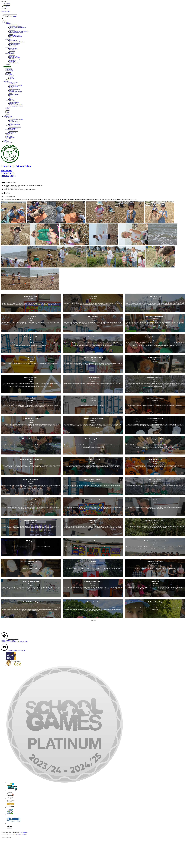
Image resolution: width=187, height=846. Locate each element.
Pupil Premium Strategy (14, 57)
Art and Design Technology (15, 85)
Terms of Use (9, 142)
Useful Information (10, 117)
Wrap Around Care (10, 129)
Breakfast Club (12, 132)
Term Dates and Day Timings (16, 119)
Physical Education (13, 94)
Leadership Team (13, 48)
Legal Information (24, 832)
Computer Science (13, 86)
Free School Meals (13, 128)
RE (10, 98)
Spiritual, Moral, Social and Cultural (17, 27)
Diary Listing (9, 69)
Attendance (12, 61)
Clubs (10, 123)
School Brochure (10, 137)
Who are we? (12, 45)
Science (11, 97)
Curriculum (6, 81)
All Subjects (12, 83)
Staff (7, 47)
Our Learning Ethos (14, 102)
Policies (8, 64)
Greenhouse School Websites (20, 834)
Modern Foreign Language (15, 91)
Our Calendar (7, 3)
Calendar (8, 72)
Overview (8, 23)
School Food (6, 6)
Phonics (11, 99)
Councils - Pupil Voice (14, 124)
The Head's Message (14, 24)
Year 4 (7, 112)
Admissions (12, 30)
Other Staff (11, 52)
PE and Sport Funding (14, 58)
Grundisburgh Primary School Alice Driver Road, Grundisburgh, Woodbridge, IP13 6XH (14, 641)
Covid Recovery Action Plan (16, 104)
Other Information (10, 100)
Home (5, 20)
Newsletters (9, 68)
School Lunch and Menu (15, 127)
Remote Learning (13, 103)
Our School (6, 22)
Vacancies (8, 79)
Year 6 (7, 115)
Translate (14, 16)
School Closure (10, 138)
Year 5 (7, 114)
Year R (8, 107)
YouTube (11, 78)
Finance (11, 34)
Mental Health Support (14, 121)
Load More (93, 620)
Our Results (12, 55)
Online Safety (9, 133)
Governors (8, 39)
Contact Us (6, 141)
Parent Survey (9, 136)
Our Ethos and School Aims (15, 26)
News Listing (9, 70)
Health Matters (7, 5)
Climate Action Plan (14, 62)
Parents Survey (12, 60)
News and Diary (7, 66)
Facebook (11, 76)
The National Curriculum (12, 82)
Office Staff (12, 51)
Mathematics (12, 90)
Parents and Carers (8, 116)
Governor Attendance (14, 44)
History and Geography (14, 89)
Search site (3, 837)
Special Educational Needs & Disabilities (18, 31)
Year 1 (7, 108)
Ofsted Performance (14, 56)
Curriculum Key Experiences (16, 106)
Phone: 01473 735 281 (13, 639)
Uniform (11, 120)
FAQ (7, 135)
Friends (5, 140)
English (11, 87)
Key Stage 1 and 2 (13, 49)
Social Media (9, 74)
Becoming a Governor (14, 43)
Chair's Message (13, 40)
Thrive (10, 38)
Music (10, 93)
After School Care (13, 131)
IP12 (7, 65)
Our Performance (10, 53)
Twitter (11, 77)
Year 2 (7, 110)
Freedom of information (14, 35)
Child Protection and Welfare (16, 32)
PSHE (10, 95)
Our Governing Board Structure (16, 41)
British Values (12, 28)
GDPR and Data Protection (15, 36)
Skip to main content (5, 11)
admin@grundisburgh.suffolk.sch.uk (16, 650)
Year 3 (7, 111)
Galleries (8, 73)
